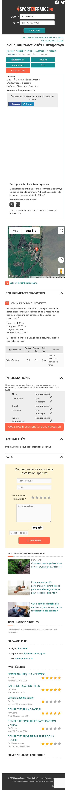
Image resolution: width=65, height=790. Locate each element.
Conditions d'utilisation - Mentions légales (27, 781)
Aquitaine (20, 51)
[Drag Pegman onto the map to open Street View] (61, 271)
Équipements (17, 59)
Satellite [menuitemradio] (31, 230)
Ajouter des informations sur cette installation (34, 427)
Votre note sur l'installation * (19, 497)
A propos (48, 778)
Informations (18, 65)
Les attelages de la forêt (21, 697)
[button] (37, 249)
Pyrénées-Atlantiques (37, 51)
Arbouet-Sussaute (24, 658)
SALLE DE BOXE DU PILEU (24, 686)
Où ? (16, 23)
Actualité (43, 59)
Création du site (50, 781)
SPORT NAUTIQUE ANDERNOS (26, 674)
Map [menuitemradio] (15, 230)
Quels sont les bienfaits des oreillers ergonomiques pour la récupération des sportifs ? (46, 607)
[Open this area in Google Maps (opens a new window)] (13, 276)
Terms (62, 277)
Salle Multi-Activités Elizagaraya (23, 283)
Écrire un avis (18, 70)
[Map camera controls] (61, 260)
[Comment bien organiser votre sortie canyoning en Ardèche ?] (19, 566)
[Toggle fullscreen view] (61, 230)
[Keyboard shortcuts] (31, 277)
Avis (43, 65)
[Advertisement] (32, 145)
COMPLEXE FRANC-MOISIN (24, 709)
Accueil (10, 51)
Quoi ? (14, 16)
